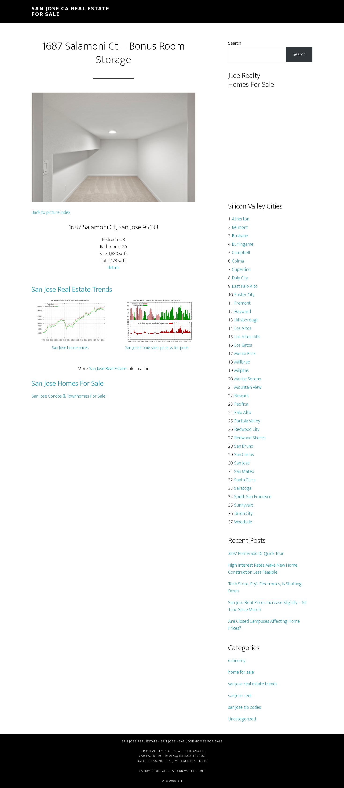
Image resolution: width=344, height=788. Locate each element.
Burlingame (242, 244)
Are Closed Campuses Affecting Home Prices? (264, 624)
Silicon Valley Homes (188, 771)
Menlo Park (245, 354)
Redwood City (247, 429)
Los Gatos (243, 345)
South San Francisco (252, 497)
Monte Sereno (247, 379)
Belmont (240, 227)
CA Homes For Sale (153, 771)
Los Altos (242, 328)
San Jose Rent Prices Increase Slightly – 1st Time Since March (267, 606)
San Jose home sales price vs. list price (156, 347)
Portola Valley (247, 421)
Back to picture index (51, 212)
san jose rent (240, 696)
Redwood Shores (250, 438)
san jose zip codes (244, 707)
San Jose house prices (70, 347)
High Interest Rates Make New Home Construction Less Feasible (262, 568)
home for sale (241, 672)
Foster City (244, 295)
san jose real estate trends (252, 684)
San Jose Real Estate (107, 369)
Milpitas (241, 370)
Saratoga (242, 488)
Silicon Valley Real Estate (161, 751)
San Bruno (243, 446)
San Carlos (244, 455)
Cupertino (241, 269)
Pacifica (241, 404)
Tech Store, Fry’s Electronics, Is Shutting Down (265, 587)
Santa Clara (245, 480)
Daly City (240, 278)
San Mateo (244, 471)
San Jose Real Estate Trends (72, 289)
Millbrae (242, 362)
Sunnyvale (243, 505)
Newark (241, 396)
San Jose (242, 463)
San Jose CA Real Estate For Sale (70, 11)
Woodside (243, 522)
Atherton (240, 219)
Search (234, 43)
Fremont (242, 303)
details (113, 268)
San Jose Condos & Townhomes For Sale (69, 396)
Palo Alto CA (185, 761)
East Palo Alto (245, 286)
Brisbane (240, 236)
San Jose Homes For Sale (67, 383)
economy (236, 661)
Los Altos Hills (247, 337)
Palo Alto (242, 413)
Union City (243, 514)
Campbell (241, 253)
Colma (238, 261)
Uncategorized (242, 719)
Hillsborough (246, 320)
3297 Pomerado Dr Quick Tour (256, 554)
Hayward (242, 312)
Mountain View (247, 387)
